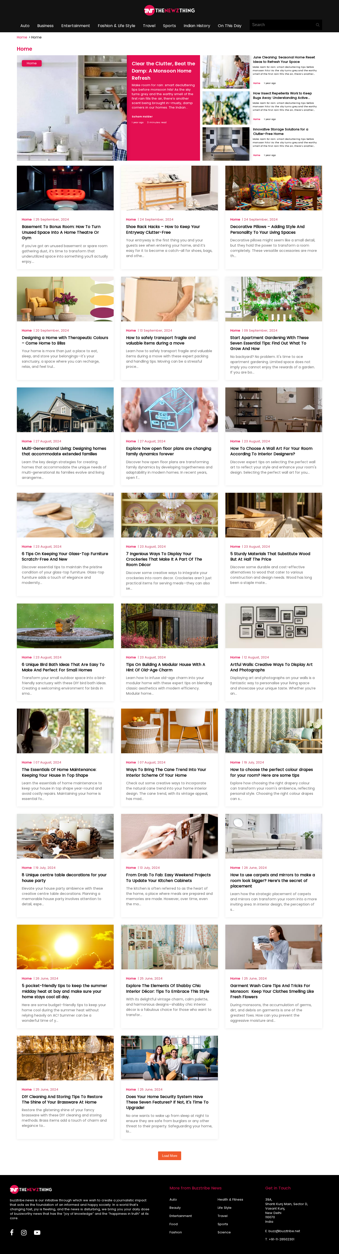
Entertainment (75, 26)
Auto (25, 26)
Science (224, 1232)
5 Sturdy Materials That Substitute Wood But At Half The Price (270, 556)
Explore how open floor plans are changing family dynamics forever (168, 451)
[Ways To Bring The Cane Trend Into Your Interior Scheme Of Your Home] (169, 752)
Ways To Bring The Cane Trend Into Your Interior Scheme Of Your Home (166, 772)
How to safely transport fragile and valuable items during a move (161, 340)
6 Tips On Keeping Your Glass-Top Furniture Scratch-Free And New (65, 556)
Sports (169, 26)
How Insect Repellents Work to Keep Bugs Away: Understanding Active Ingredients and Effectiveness (282, 97)
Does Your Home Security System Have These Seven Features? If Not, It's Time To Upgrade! (167, 1102)
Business (45, 26)
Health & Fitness (230, 1199)
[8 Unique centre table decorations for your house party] (65, 857)
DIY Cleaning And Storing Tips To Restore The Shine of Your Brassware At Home (62, 1099)
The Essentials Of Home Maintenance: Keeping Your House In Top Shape (59, 772)
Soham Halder (142, 116)
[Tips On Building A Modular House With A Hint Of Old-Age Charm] (169, 647)
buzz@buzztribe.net (284, 1231)
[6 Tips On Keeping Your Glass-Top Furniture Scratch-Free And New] (65, 536)
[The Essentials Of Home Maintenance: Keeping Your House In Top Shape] (65, 752)
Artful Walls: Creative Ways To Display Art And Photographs (271, 667)
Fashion (176, 1232)
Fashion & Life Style (116, 26)
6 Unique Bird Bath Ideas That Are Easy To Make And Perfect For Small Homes (63, 667)
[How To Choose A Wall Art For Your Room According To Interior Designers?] (273, 431)
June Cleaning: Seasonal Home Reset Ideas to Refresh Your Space (284, 59)
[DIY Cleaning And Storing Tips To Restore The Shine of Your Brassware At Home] (65, 1079)
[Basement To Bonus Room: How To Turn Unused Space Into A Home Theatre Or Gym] (65, 209)
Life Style (225, 1208)
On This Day (229, 26)
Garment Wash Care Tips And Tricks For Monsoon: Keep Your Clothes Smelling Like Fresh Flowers (272, 991)
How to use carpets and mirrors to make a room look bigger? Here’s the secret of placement (272, 880)
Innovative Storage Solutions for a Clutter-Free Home (280, 131)
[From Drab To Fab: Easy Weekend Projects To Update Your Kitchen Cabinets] (169, 857)
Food (174, 1224)
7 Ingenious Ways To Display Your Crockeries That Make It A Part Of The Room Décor (164, 559)
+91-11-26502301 (281, 1239)
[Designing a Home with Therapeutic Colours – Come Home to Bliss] (65, 320)
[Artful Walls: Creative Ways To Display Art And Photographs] (273, 647)
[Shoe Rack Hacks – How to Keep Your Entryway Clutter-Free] (169, 209)
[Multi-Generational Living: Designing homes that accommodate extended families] (65, 431)
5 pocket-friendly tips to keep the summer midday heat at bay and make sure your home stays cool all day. (64, 991)
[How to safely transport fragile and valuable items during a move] (169, 320)
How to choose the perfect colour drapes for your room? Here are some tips (271, 772)
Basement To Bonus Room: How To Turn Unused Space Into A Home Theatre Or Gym (61, 232)
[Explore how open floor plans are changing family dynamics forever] (169, 431)
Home (22, 37)
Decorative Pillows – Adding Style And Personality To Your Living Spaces (267, 229)
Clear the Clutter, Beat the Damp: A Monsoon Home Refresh (163, 70)
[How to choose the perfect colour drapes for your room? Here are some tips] (273, 752)
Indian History (197, 26)
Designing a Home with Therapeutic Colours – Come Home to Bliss (65, 340)
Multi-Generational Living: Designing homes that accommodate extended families (64, 451)
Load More (169, 1156)
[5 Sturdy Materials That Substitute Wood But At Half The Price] (273, 536)
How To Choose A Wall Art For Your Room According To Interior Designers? (271, 451)
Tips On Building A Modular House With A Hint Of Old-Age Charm (165, 667)
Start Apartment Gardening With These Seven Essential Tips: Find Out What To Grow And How (269, 343)
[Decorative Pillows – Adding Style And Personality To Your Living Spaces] (273, 209)
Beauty (175, 1208)
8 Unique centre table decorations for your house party (64, 877)
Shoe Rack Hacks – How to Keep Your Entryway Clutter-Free (163, 229)
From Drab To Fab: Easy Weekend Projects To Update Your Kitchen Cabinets (168, 877)
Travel (149, 26)
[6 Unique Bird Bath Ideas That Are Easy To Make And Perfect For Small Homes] (65, 647)
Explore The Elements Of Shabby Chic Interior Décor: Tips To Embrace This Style (167, 988)
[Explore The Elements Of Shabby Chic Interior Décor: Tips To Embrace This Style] (169, 968)
